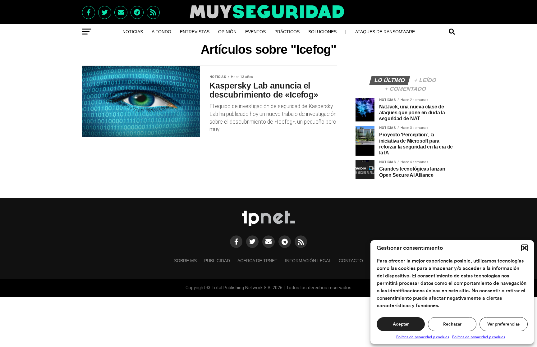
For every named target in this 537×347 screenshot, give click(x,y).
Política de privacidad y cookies (422, 337)
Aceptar (401, 324)
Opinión (227, 31)
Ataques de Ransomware (385, 31)
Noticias (132, 31)
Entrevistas (194, 31)
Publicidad (217, 260)
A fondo (161, 31)
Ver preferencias (503, 324)
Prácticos (287, 31)
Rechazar (452, 324)
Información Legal (308, 260)
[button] (524, 248)
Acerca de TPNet (257, 260)
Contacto (351, 260)
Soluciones (322, 31)
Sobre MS (185, 260)
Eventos (255, 31)
